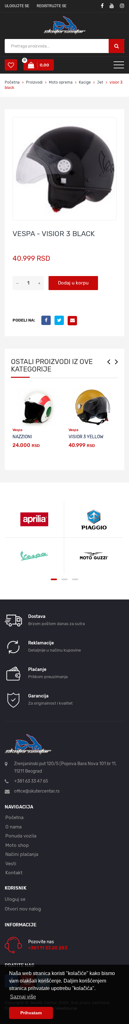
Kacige (85, 82)
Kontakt (14, 873)
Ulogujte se (17, 6)
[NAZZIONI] (36, 407)
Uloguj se (15, 899)
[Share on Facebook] (47, 320)
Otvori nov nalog (23, 909)
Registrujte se (51, 6)
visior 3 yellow (86, 436)
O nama (13, 827)
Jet (100, 82)
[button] (111, 123)
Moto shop (17, 845)
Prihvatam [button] (31, 1012)
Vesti (10, 863)
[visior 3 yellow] (92, 407)
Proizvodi (35, 82)
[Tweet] (61, 320)
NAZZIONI (22, 436)
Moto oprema (61, 82)
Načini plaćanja (21, 854)
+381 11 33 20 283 (47, 948)
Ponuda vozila (20, 836)
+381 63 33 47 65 (31, 781)
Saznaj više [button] (23, 996)
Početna (12, 82)
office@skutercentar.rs (36, 791)
